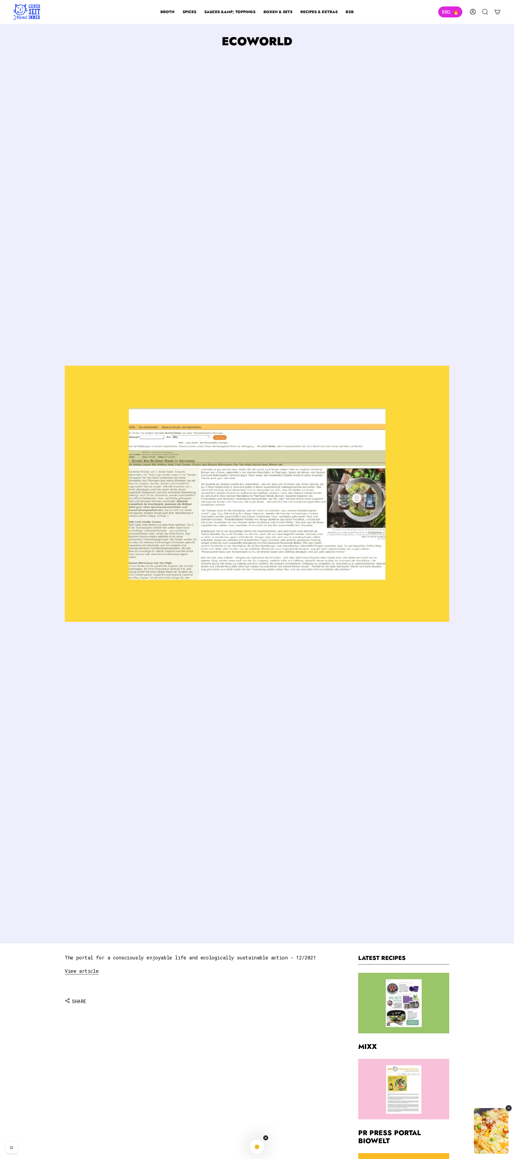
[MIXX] (403, 1003)
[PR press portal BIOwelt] (403, 1089)
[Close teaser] (266, 1138)
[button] (167, 12)
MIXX (367, 1047)
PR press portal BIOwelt (389, 1137)
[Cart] (497, 11)
